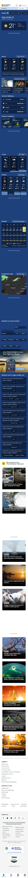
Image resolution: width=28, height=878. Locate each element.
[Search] (16, 5)
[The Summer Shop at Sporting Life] (23, 344)
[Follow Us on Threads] (19, 818)
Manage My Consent (7, 774)
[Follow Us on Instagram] (7, 818)
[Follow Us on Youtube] (11, 818)
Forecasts (21, 8)
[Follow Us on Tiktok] (15, 818)
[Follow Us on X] (23, 818)
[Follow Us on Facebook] (3, 818)
